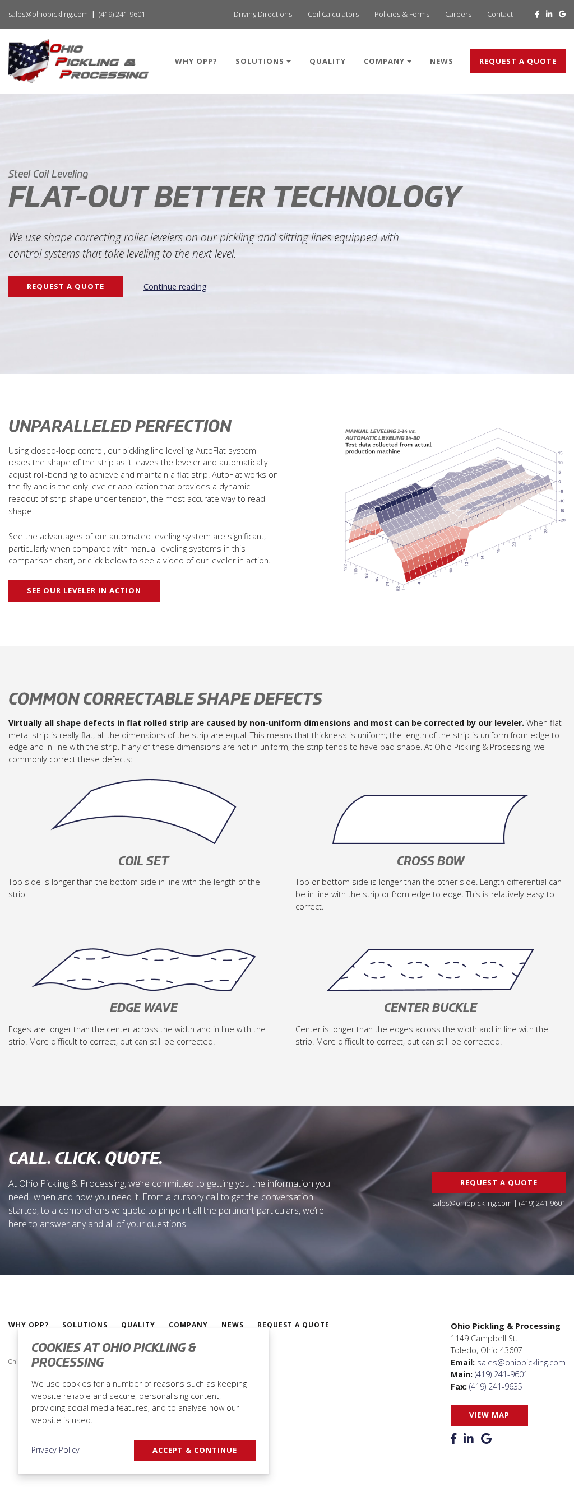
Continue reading (175, 286)
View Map (489, 1415)
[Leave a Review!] (562, 14)
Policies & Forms (401, 14)
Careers (458, 14)
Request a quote (518, 61)
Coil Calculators (333, 14)
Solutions (260, 61)
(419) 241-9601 (122, 14)
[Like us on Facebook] (537, 14)
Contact (500, 14)
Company (385, 61)
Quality (327, 61)
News (441, 61)
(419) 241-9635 (495, 1386)
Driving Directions (263, 14)
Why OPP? (196, 61)
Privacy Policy (55, 1449)
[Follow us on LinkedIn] (549, 14)
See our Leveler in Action (84, 590)
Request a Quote (65, 286)
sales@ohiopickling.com (48, 14)
